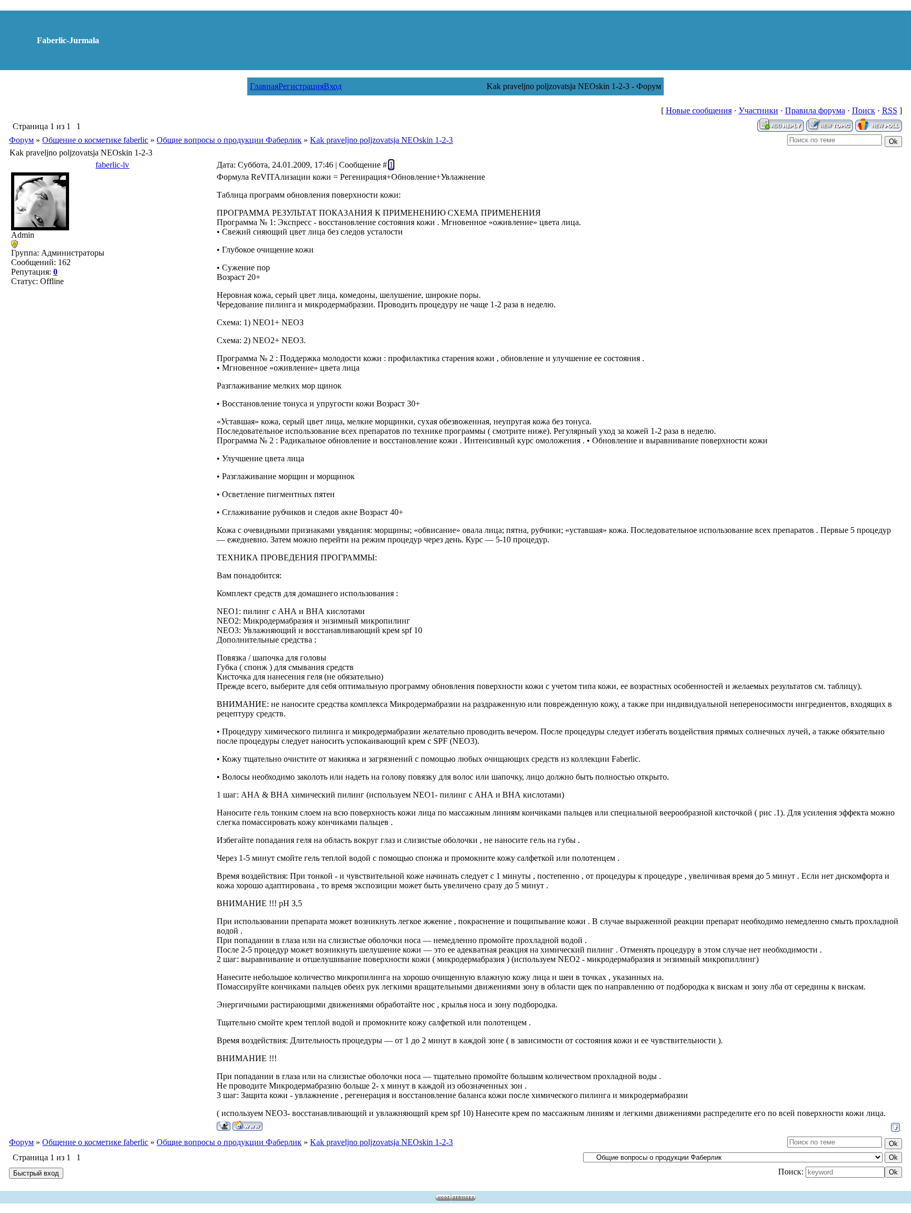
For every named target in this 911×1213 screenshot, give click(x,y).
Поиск (863, 110)
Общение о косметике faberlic (95, 139)
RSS (889, 110)
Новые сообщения (699, 110)
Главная (264, 86)
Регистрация (301, 86)
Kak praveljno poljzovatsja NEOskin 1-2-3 (381, 139)
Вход (333, 86)
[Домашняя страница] (247, 1126)
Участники (758, 110)
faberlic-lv (112, 164)
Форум (21, 139)
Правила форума (815, 110)
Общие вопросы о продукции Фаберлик (229, 139)
